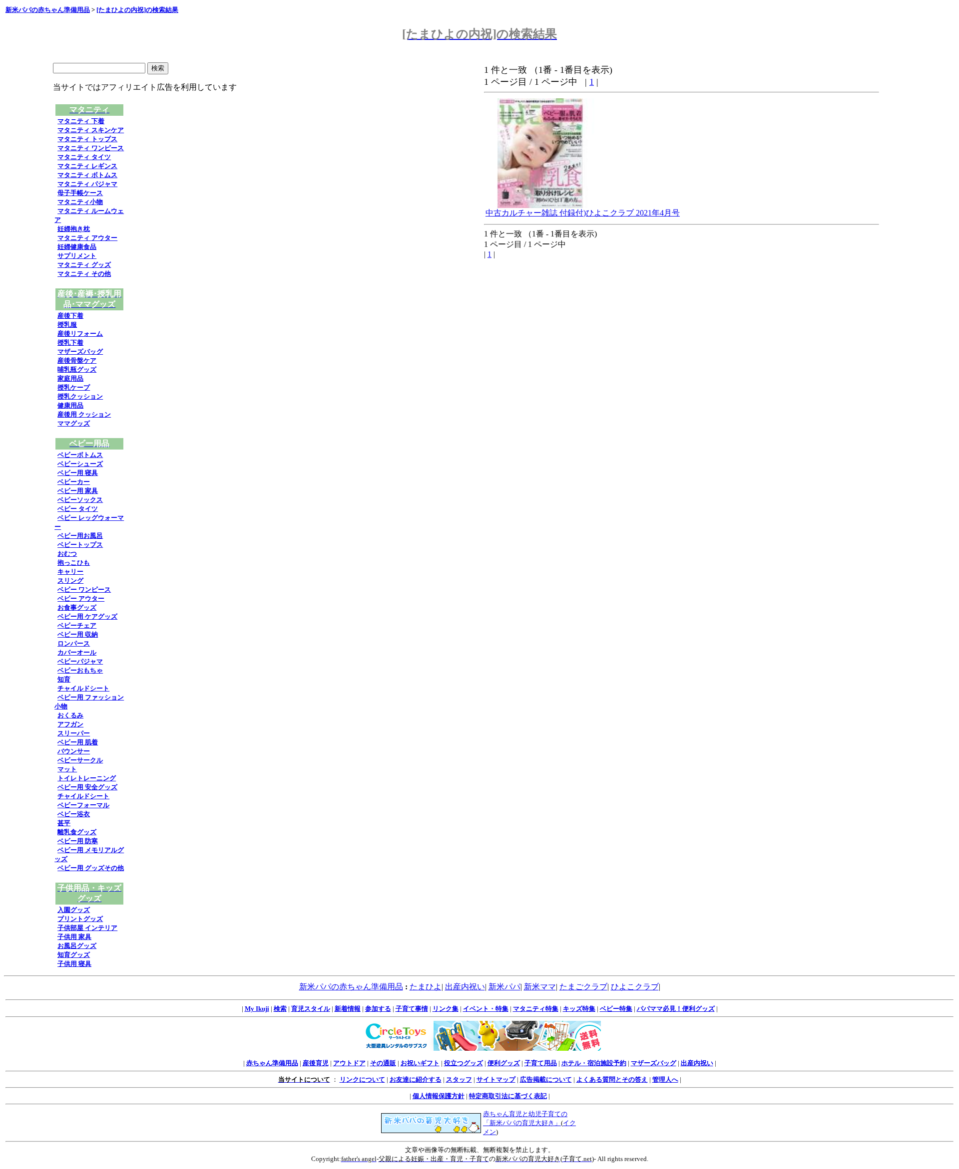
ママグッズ (73, 423)
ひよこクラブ (635, 986)
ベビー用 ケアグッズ (87, 616)
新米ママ (540, 986)
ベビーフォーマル (83, 805)
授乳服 (67, 324)
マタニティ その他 (84, 273)
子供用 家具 (74, 936)
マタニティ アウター (87, 237)
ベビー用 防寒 (77, 841)
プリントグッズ (80, 919)
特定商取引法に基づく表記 (508, 1096)
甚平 (63, 823)
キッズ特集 (579, 1008)
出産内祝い (465, 986)
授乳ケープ (73, 387)
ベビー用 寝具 (77, 472)
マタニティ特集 (535, 1008)
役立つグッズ (463, 1063)
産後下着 (70, 315)
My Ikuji (257, 1008)
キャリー (70, 571)
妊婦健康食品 (76, 246)
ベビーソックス (80, 499)
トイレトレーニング (86, 778)
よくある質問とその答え (612, 1079)
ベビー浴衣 (73, 814)
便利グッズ (503, 1063)
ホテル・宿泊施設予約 (593, 1063)
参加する (378, 1008)
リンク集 (446, 1008)
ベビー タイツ (77, 508)
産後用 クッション (84, 414)
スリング (70, 580)
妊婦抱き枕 (73, 229)
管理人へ (665, 1079)
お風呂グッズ (76, 945)
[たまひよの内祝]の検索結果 (137, 9)
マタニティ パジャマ (87, 184)
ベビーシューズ (80, 464)
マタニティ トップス (87, 139)
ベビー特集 (616, 1008)
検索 (280, 1008)
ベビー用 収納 (77, 634)
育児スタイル (310, 1008)
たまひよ (426, 986)
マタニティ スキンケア (90, 130)
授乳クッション (80, 396)
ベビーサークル (80, 760)
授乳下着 (70, 342)
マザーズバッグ (80, 351)
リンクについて (362, 1079)
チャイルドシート (83, 688)
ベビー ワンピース (84, 589)
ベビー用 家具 (77, 490)
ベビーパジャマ (80, 661)
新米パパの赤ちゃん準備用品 (47, 9)
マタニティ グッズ (84, 264)
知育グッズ (73, 954)
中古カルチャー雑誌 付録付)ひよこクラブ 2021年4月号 (582, 213)
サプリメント (76, 255)
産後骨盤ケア (76, 360)
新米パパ (504, 986)
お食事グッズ (76, 607)
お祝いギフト (420, 1063)
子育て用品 (540, 1063)
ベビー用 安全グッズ (87, 787)
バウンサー (73, 751)
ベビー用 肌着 (77, 742)
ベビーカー (73, 481)
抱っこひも (73, 562)
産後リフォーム (80, 333)
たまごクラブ (583, 986)
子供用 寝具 (74, 963)
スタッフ (459, 1079)
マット (67, 769)
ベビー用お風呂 (80, 535)
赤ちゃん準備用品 (272, 1063)
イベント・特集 (485, 1008)
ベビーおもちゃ (80, 670)
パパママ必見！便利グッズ (676, 1008)
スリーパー (73, 733)
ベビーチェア (76, 625)
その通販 (383, 1063)
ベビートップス (80, 544)
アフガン (70, 724)
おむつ (67, 553)
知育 (63, 679)
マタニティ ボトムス (87, 175)
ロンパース (73, 643)
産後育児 (316, 1063)
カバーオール (76, 652)
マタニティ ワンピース (90, 148)
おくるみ (70, 715)
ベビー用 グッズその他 (90, 868)
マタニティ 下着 (80, 121)
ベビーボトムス (80, 455)
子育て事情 (412, 1008)
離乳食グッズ (76, 832)
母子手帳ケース (80, 193)
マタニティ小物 (80, 202)
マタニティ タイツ (84, 157)
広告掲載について (546, 1079)
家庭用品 (70, 378)
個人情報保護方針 (439, 1096)
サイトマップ (496, 1079)
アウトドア (349, 1063)
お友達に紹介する (416, 1079)
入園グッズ (73, 910)
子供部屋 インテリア (87, 928)
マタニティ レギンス (87, 166)
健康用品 (70, 405)
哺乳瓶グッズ (76, 369)
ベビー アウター (80, 598)
